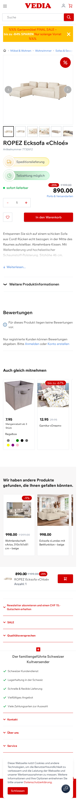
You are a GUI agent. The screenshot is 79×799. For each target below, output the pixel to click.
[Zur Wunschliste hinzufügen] (7, 217)
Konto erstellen (58, 344)
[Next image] (68, 89)
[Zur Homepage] (5, 50)
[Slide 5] (56, 131)
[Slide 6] (68, 131)
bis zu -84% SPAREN (19, 34)
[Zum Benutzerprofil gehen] (63, 5)
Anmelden (32, 344)
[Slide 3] (32, 131)
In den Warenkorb (49, 217)
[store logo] (38, 5)
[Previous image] (8, 89)
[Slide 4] (44, 131)
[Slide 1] (8, 131)
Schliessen (18, 790)
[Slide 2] (20, 131)
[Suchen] (69, 17)
